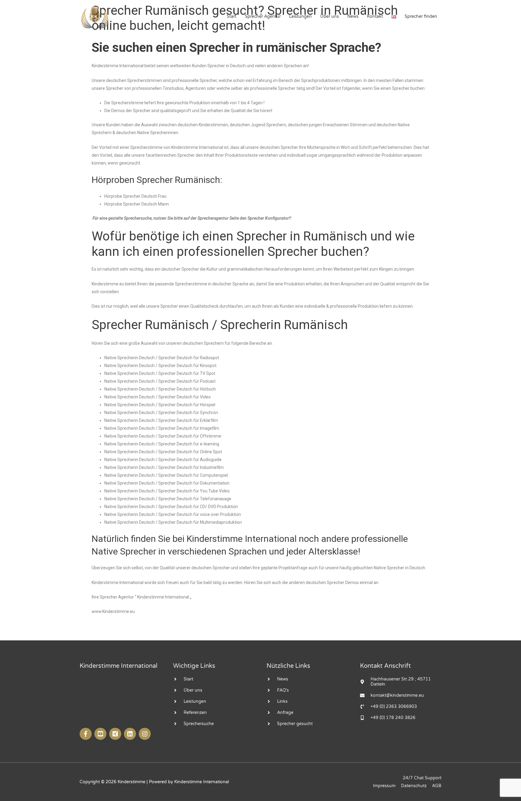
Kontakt (375, 16)
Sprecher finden (421, 16)
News (352, 16)
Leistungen (300, 16)
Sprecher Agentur (263, 16)
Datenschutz (414, 785)
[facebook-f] (86, 734)
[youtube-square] (101, 734)
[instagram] (145, 734)
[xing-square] (116, 734)
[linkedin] (130, 734)
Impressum (384, 785)
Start (231, 16)
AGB (436, 785)
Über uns (329, 16)
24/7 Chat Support (422, 778)
